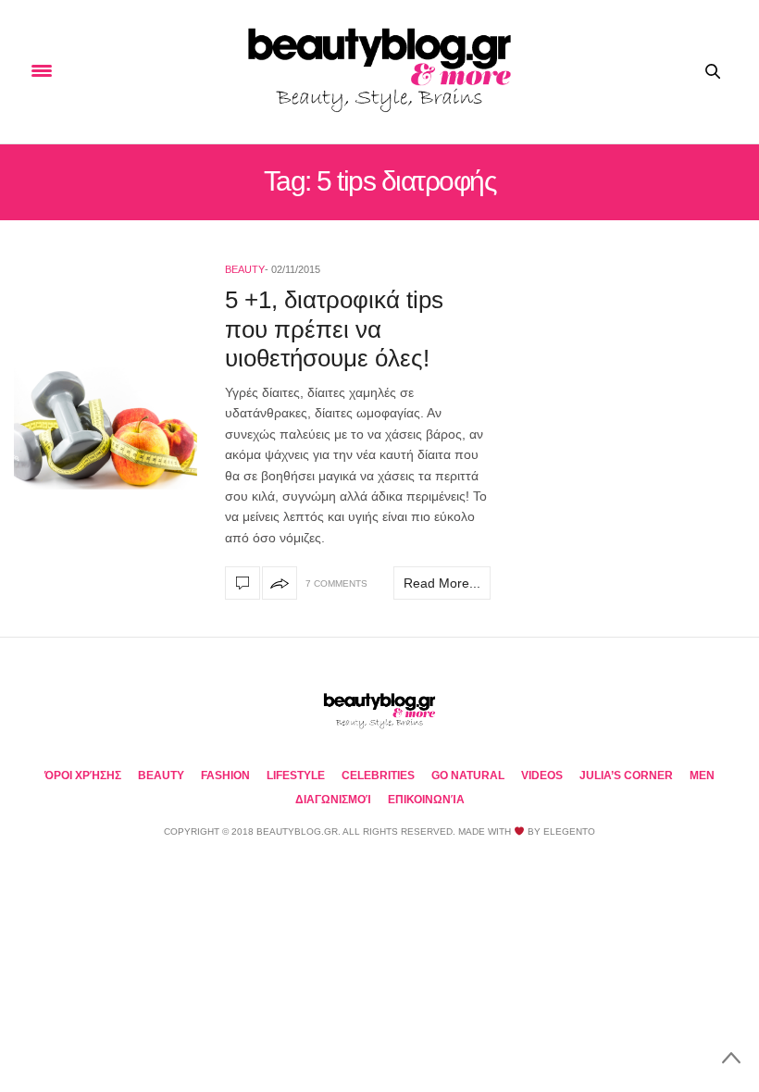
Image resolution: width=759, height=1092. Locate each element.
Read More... (442, 583)
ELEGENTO (569, 831)
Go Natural (467, 775)
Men (702, 775)
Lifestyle (296, 775)
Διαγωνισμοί (333, 799)
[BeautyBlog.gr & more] (379, 72)
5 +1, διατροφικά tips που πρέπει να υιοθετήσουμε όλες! (334, 328)
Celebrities (378, 775)
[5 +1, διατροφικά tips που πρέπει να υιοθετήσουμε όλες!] (105, 428)
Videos (542, 775)
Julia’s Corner (626, 775)
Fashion (225, 775)
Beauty (245, 269)
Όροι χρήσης (82, 775)
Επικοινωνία (426, 799)
